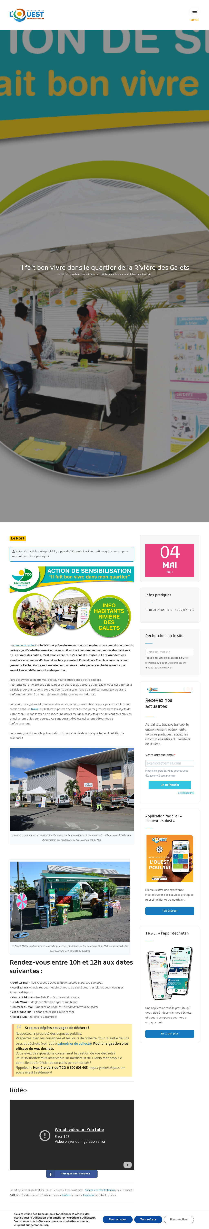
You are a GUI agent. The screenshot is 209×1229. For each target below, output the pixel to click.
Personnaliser (179, 1219)
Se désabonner (186, 792)
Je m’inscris (170, 785)
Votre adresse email (159, 755)
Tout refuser (148, 1219)
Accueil (61, 274)
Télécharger (170, 911)
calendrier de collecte (74, 1044)
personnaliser (39, 1225)
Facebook (88, 1195)
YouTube (66, 1195)
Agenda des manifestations (82, 274)
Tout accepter (118, 1219)
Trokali (35, 709)
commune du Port (24, 645)
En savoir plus (170, 1033)
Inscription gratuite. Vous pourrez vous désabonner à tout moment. (166, 773)
